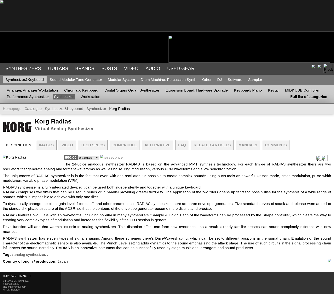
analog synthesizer (29, 255)
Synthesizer (64, 97)
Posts (109, 68)
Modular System (121, 80)
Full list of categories (308, 97)
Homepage (12, 109)
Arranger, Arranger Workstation (32, 90)
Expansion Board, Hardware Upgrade (196, 90)
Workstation (90, 97)
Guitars (58, 68)
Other (206, 80)
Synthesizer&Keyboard (24, 80)
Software (235, 80)
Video (131, 68)
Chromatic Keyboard (81, 90)
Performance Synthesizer (28, 97)
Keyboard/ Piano (248, 90)
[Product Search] (328, 68)
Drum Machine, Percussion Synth (168, 80)
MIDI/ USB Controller (302, 90)
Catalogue (33, 109)
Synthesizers (23, 68)
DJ (219, 80)
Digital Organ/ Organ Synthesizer (132, 90)
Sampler (255, 80)
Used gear (180, 68)
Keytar (273, 90)
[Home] (167, 30)
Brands (84, 68)
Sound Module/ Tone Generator (76, 80)
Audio (153, 68)
